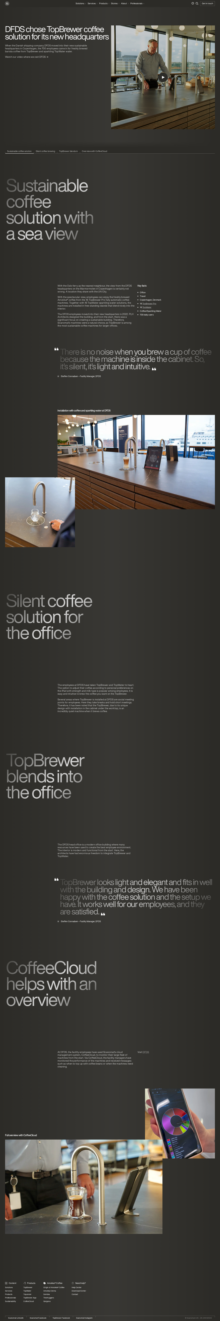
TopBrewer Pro (149, 303)
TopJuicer (27, 1294)
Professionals (10, 1297)
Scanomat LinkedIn (16, 1318)
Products (8, 1294)
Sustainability (10, 1301)
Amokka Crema (49, 1290)
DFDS (146, 1052)
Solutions (9, 1287)
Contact (75, 1294)
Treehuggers (48, 1297)
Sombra (46, 1294)
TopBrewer (27, 1287)
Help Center (77, 1287)
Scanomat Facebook (38, 1318)
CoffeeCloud (28, 1301)
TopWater (147, 307)
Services (8, 1290)
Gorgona (46, 1301)
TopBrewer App (29, 1297)
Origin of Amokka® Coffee (54, 1287)
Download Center (79, 1290)
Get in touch (207, 3)
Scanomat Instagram (84, 1318)
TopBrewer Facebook (61, 1318)
